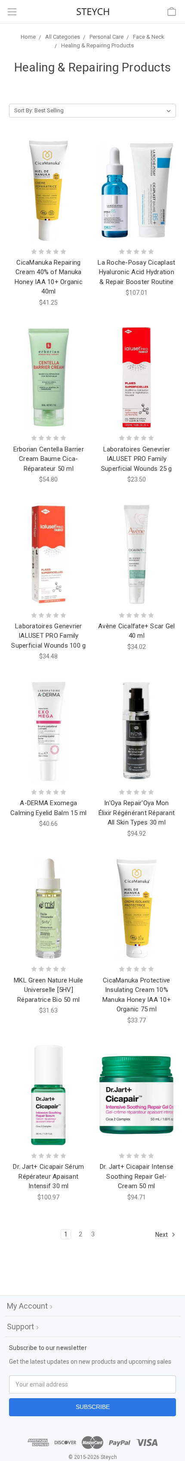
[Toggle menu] (12, 12)
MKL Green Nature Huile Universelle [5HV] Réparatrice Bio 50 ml (48, 990)
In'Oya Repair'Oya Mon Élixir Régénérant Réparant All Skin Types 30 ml (137, 812)
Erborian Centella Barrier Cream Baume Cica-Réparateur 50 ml (48, 459)
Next (162, 1234)
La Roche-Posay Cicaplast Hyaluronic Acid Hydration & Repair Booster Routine (136, 272)
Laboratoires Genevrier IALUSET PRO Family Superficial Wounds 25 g (136, 459)
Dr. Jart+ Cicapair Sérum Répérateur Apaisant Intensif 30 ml (48, 1176)
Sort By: (23, 110)
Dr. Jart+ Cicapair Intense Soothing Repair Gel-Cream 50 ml (137, 1176)
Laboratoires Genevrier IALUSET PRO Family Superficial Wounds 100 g (48, 635)
